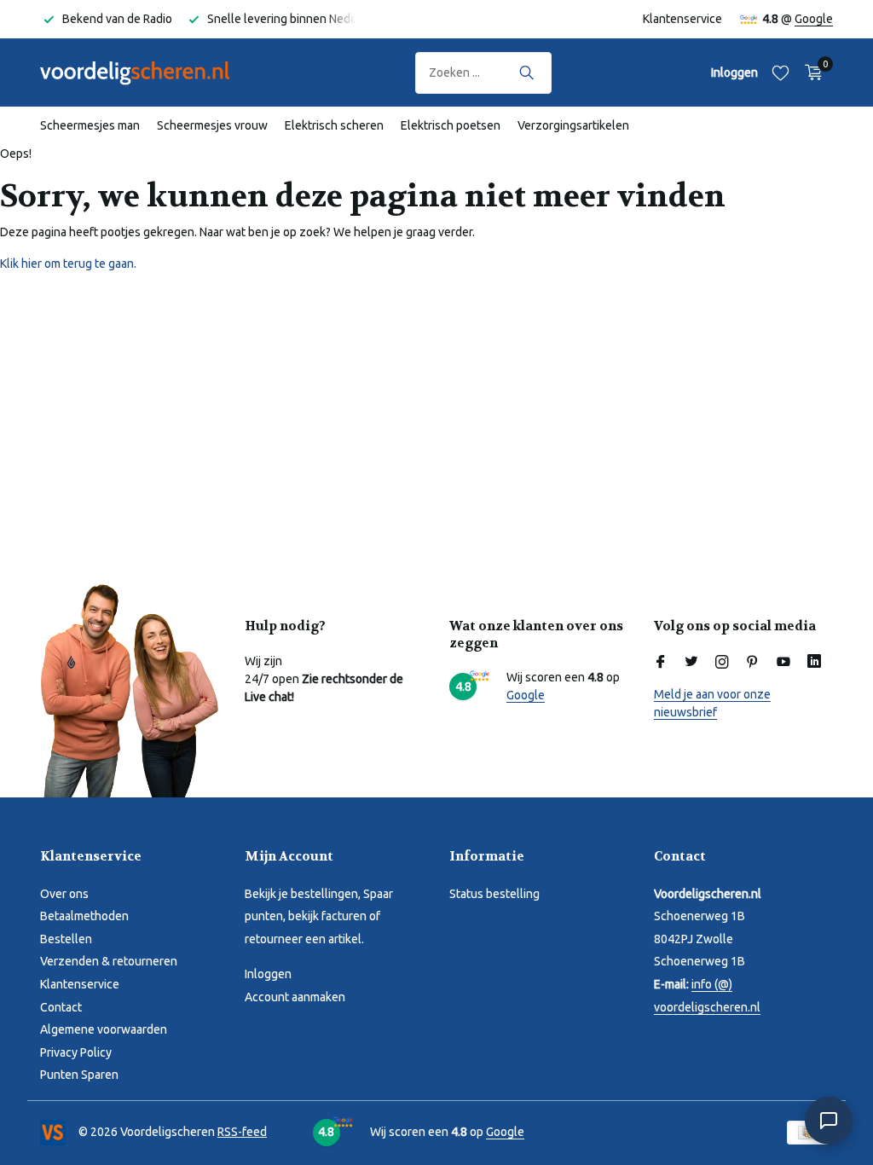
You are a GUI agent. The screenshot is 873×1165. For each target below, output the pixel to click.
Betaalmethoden (84, 916)
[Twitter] (691, 662)
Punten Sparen (79, 1074)
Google (814, 19)
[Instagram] (722, 662)
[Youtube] (783, 662)
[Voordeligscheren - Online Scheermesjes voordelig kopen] (151, 72)
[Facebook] (661, 662)
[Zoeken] (526, 72)
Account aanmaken (295, 997)
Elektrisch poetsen (450, 125)
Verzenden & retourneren (108, 961)
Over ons (64, 894)
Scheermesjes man (90, 125)
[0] (809, 72)
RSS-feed (242, 1132)
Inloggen (268, 974)
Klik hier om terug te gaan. (68, 263)
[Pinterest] (753, 662)
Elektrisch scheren (334, 125)
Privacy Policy (76, 1052)
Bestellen (66, 939)
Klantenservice (682, 19)
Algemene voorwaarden (103, 1029)
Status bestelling (494, 894)
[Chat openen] (829, 1121)
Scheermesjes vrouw (212, 125)
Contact (61, 1007)
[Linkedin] (814, 662)
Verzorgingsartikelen (573, 125)
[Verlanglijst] (780, 72)
